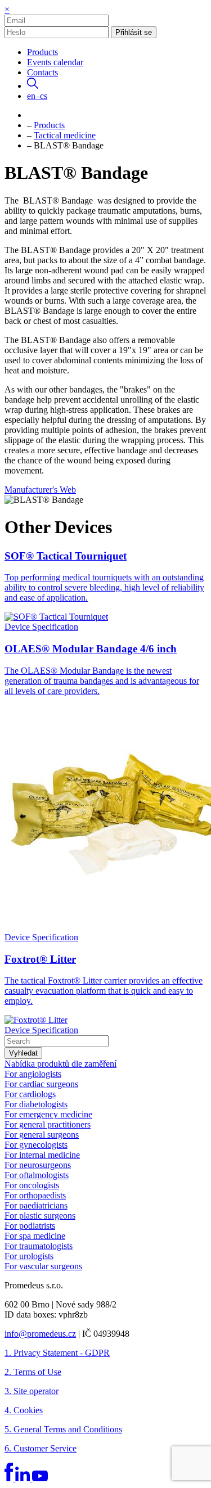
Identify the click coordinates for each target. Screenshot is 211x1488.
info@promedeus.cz (40, 1333)
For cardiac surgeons (41, 1084)
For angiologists (33, 1074)
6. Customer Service (41, 1448)
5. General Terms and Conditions (63, 1429)
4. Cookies (24, 1410)
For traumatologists (39, 1246)
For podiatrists (30, 1225)
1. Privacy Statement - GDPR (57, 1353)
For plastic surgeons (40, 1215)
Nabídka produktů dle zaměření (60, 1063)
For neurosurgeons (38, 1165)
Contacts (42, 72)
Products (42, 52)
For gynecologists (36, 1144)
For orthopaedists (35, 1195)
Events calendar (55, 62)
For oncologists (32, 1185)
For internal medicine (42, 1155)
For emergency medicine (48, 1114)
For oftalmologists (37, 1175)
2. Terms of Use (33, 1372)
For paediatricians (36, 1205)
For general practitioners (48, 1124)
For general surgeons (42, 1134)
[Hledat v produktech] (32, 86)
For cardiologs (30, 1094)
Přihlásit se (133, 32)
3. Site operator (32, 1391)
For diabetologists (36, 1104)
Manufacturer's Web (40, 489)
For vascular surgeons (43, 1266)
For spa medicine (35, 1236)
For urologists (29, 1256)
